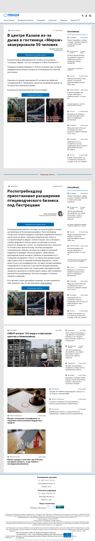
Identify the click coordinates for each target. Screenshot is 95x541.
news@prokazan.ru (46, 497)
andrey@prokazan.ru (46, 483)
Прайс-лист (47, 487)
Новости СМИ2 (12, 97)
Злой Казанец (46, 283)
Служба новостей (56, 49)
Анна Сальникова (50, 214)
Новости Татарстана (16, 415)
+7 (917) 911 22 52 (46, 480)
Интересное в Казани (74, 52)
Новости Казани (15, 30)
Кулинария (73, 37)
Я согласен (67, 535)
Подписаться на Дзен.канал (35, 55)
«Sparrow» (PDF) (81, 531)
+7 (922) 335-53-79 (46, 493)
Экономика (14, 186)
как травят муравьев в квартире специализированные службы (76, 225)
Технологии (71, 363)
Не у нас (72, 76)
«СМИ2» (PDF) (72, 531)
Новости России (14, 457)
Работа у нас (46, 500)
